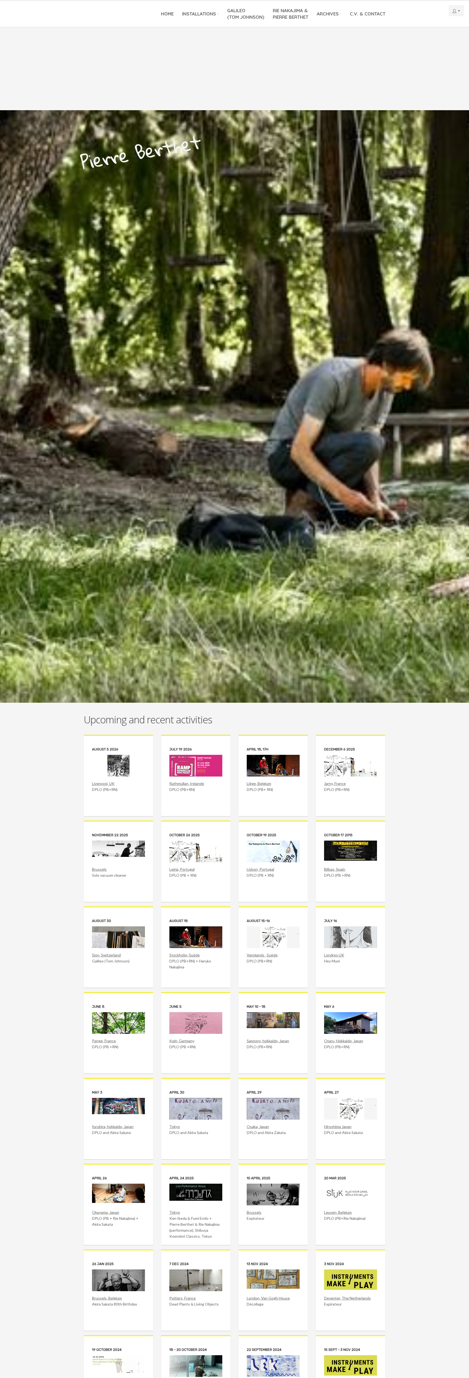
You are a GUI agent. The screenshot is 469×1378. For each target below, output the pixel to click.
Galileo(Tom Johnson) (245, 14)
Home (167, 14)
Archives (328, 14)
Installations (199, 14)
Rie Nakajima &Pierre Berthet (290, 14)
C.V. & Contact (367, 14)
